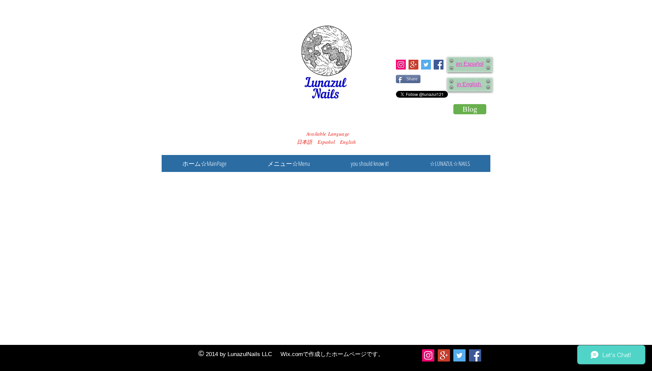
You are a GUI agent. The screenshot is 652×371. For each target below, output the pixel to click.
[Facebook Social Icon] (438, 65)
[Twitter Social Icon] (426, 65)
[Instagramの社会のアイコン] (401, 65)
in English (469, 84)
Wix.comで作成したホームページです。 (332, 354)
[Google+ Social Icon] (413, 65)
